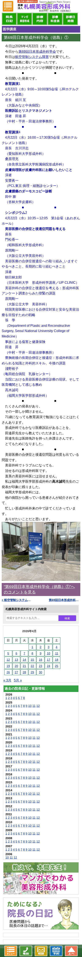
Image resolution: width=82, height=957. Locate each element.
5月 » (18, 680)
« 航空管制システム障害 (17, 600)
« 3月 (7, 680)
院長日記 (9, 19)
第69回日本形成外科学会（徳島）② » (64, 600)
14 (24, 659)
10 (48, 653)
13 (16, 659)
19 (8, 666)
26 (8, 672)
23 (40, 666)
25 (56, 666)
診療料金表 (55, 19)
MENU (8, 6)
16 (40, 659)
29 (32, 672)
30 (40, 672)
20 (16, 666)
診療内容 (40, 19)
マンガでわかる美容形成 (24, 19)
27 (16, 672)
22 (32, 666)
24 (48, 666)
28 (24, 672)
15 (32, 659)
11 (56, 653)
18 (56, 659)
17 (48, 659)
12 (8, 659)
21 (24, 666)
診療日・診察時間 (70, 19)
